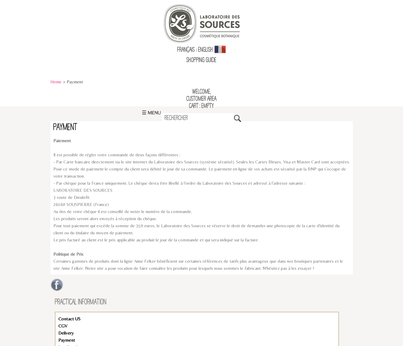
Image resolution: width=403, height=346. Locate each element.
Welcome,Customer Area (201, 95)
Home (56, 81)
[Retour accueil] (201, 22)
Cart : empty (201, 106)
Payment (66, 340)
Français (186, 49)
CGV (62, 326)
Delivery (66, 333)
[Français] (220, 49)
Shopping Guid (200, 60)
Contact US (69, 318)
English (205, 49)
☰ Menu (151, 113)
